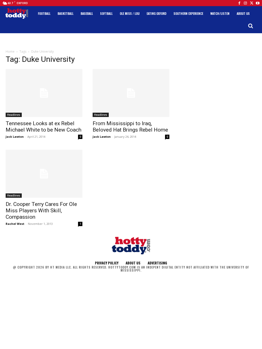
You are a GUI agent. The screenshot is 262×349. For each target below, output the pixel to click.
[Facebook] (239, 3)
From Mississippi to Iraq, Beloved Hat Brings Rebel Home (130, 126)
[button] (250, 26)
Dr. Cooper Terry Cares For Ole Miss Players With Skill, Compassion (41, 210)
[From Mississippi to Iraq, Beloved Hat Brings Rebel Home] (131, 93)
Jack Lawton (15, 136)
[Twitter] (251, 3)
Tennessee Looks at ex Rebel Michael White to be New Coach (43, 126)
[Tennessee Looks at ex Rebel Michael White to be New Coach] (44, 93)
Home (10, 51)
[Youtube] (257, 3)
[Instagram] (245, 3)
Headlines (13, 115)
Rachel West (15, 224)
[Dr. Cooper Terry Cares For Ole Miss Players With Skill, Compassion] (44, 174)
